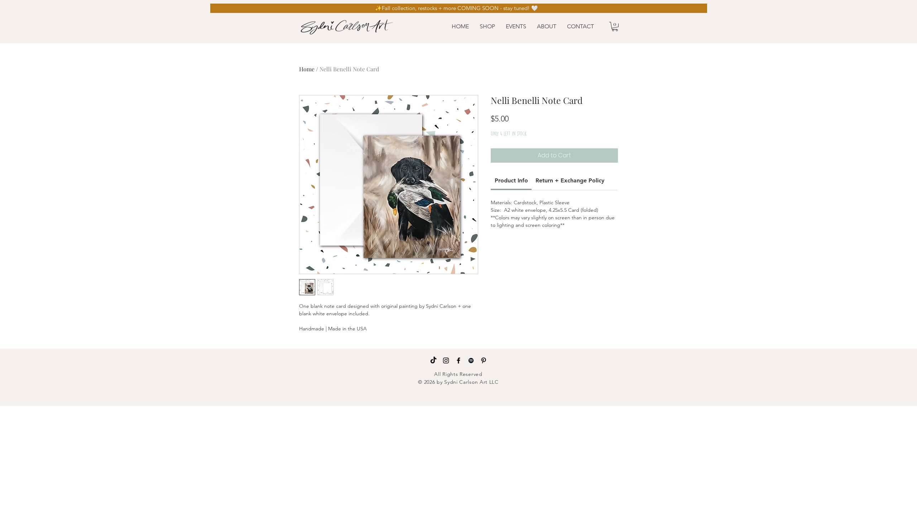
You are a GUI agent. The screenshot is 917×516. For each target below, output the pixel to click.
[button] (487, 26)
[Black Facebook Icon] (458, 360)
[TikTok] (433, 360)
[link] (511, 180)
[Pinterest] (484, 360)
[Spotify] (471, 360)
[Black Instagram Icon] (446, 360)
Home (307, 69)
